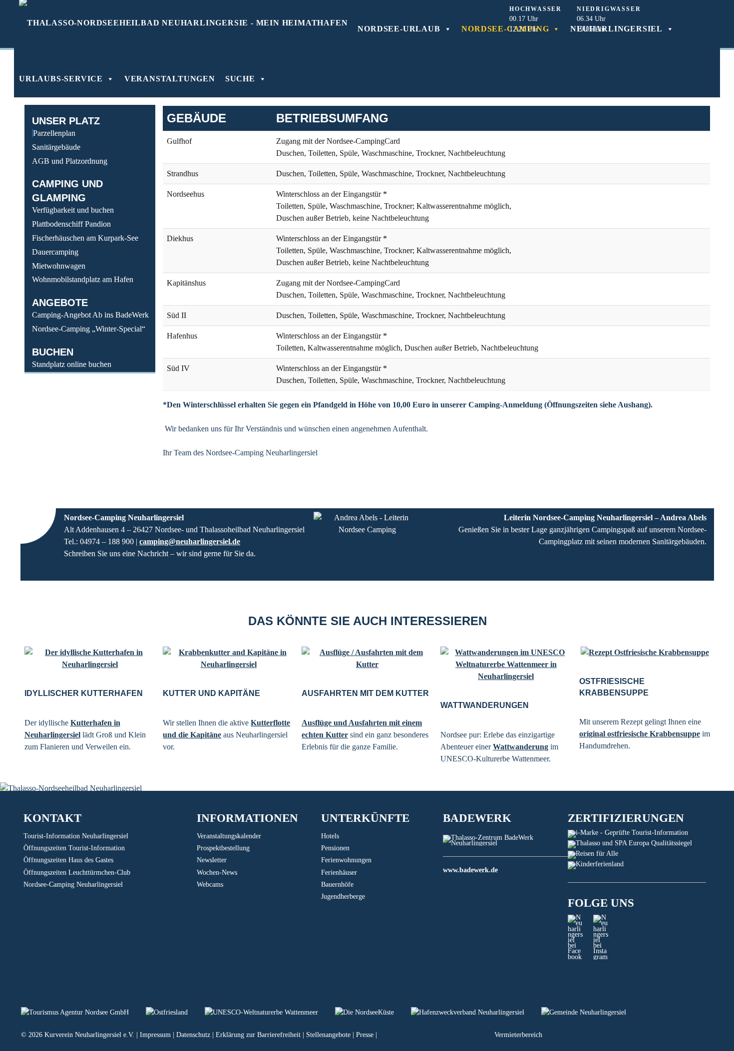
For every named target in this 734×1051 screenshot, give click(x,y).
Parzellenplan (54, 133)
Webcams (210, 884)
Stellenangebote (328, 1035)
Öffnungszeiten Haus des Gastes (68, 860)
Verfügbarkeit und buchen (73, 210)
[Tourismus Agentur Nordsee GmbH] (83, 1012)
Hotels (330, 836)
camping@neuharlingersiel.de (189, 541)
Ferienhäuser (339, 872)
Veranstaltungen (169, 78)
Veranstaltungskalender (229, 836)
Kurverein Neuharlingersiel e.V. (89, 1035)
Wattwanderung (520, 746)
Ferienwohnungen (346, 860)
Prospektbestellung (223, 848)
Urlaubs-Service (61, 78)
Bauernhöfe (337, 884)
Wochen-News (217, 872)
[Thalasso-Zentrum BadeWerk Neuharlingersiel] (505, 843)
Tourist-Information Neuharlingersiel (75, 836)
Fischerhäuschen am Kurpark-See (85, 238)
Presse (364, 1035)
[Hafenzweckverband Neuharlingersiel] (476, 1012)
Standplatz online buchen (71, 364)
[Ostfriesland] (175, 1012)
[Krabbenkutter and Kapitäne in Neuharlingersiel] (228, 659)
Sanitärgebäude (56, 147)
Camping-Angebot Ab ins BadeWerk (90, 315)
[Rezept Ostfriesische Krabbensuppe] (645, 653)
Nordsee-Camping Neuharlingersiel (73, 884)
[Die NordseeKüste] (373, 1012)
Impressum (155, 1035)
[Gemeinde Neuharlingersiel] (591, 1012)
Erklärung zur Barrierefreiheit (258, 1035)
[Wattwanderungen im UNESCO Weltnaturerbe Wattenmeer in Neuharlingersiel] (506, 665)
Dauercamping (55, 252)
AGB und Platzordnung (69, 161)
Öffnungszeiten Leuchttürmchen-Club (76, 872)
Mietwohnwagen (58, 266)
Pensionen (335, 848)
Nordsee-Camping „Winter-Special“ (88, 329)
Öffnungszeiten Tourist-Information (74, 848)
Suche (240, 78)
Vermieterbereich (518, 1035)
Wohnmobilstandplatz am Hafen (82, 279)
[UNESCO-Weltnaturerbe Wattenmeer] (270, 1012)
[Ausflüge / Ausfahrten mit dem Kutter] (367, 659)
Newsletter (212, 860)
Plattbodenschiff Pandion (71, 224)
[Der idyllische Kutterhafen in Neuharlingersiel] (90, 659)
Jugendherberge (343, 896)
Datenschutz (193, 1035)
